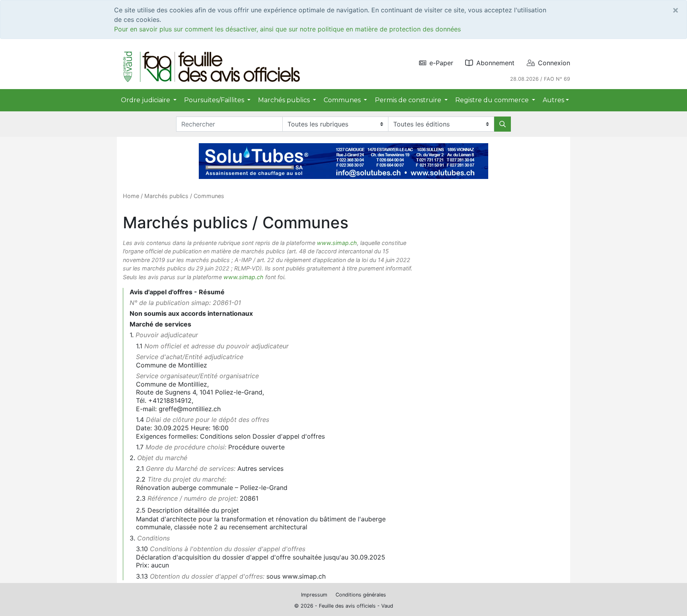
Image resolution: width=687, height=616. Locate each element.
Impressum (314, 595)
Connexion (554, 63)
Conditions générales (361, 595)
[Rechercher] (502, 124)
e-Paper (441, 63)
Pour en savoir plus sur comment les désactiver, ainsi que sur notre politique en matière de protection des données (287, 29)
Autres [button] (553, 100)
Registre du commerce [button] (492, 100)
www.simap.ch (337, 242)
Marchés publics (166, 195)
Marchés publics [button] (284, 100)
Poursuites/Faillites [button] (215, 100)
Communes (209, 195)
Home (131, 195)
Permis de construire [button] (409, 100)
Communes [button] (343, 100)
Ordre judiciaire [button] (146, 100)
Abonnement (495, 63)
